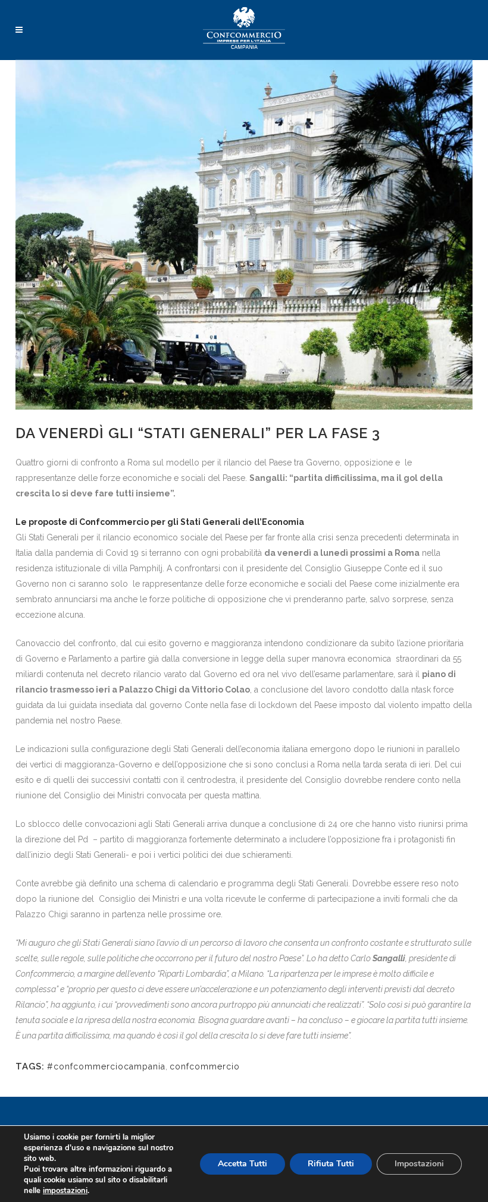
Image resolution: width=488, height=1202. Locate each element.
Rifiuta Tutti (331, 1163)
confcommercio (205, 1066)
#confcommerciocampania (106, 1066)
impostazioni (65, 1190)
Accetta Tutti (242, 1163)
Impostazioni (419, 1163)
